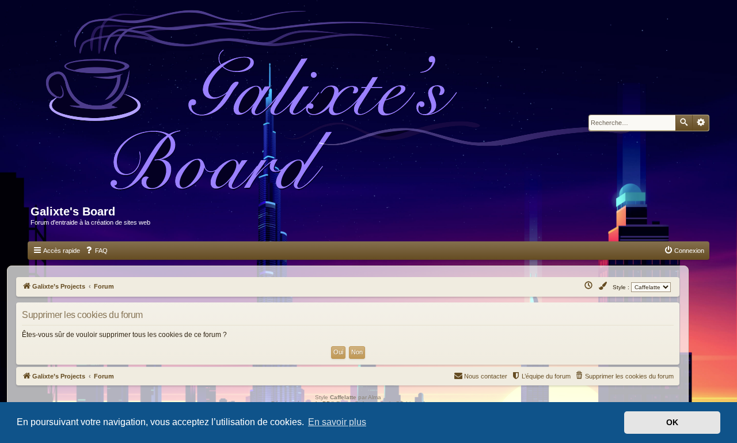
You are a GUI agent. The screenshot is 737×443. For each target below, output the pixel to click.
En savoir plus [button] (337, 422)
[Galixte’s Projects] (343, 107)
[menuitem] (96, 251)
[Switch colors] (603, 286)
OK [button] (672, 422)
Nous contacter (485, 376)
